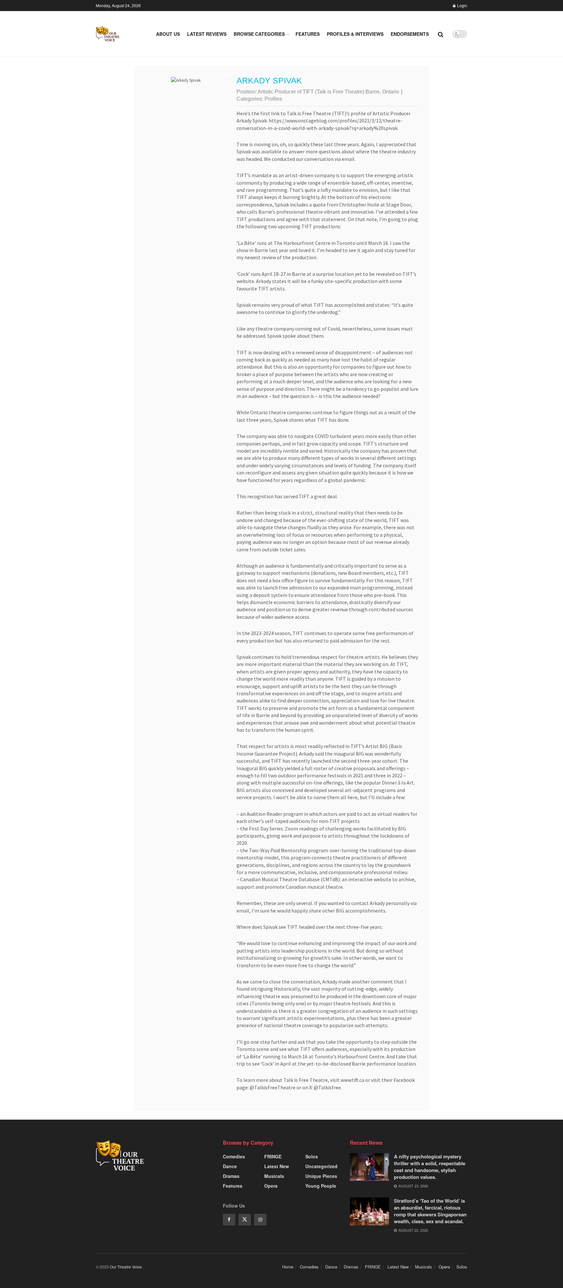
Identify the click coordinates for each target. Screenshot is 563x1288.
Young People (320, 1185)
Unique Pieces (321, 1176)
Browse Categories (259, 34)
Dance (230, 1166)
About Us (168, 34)
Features (308, 34)
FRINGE (273, 1156)
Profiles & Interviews (355, 34)
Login (461, 5)
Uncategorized (321, 1166)
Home (287, 1267)
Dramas (231, 1176)
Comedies (234, 1156)
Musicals (274, 1176)
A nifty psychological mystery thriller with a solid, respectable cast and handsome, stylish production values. (429, 1167)
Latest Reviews (206, 34)
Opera (271, 1185)
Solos (311, 1156)
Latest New (276, 1166)
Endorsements (410, 34)
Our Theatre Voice (126, 1266)
